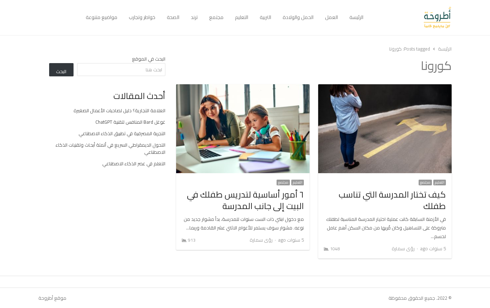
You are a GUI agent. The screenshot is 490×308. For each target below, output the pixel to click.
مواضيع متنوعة (101, 17)
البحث (61, 71)
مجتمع (216, 17)
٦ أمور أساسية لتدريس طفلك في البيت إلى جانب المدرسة (245, 200)
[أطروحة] (410, 17)
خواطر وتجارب (142, 17)
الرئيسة (356, 17)
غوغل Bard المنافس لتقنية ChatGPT (130, 122)
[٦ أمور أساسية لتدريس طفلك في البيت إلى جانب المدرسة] (243, 88)
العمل (331, 17)
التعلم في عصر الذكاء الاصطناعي (133, 163)
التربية (265, 17)
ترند (194, 17)
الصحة (173, 17)
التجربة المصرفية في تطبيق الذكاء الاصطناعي (122, 133)
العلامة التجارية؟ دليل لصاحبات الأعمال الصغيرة (119, 110)
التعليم (241, 17)
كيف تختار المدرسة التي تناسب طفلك (392, 200)
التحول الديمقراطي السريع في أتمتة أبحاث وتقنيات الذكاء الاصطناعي (110, 148)
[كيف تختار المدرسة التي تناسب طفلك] (385, 88)
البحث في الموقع (148, 59)
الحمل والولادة (298, 17)
